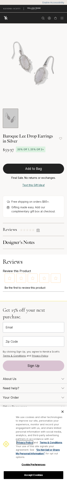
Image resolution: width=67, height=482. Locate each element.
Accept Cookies (33, 474)
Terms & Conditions (14, 355)
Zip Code (12, 341)
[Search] (43, 18)
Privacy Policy (40, 355)
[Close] (62, 412)
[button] (9, 278)
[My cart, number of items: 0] (55, 18)
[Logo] (6, 18)
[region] (33, 444)
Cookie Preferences (33, 464)
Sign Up (33, 366)
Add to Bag (33, 169)
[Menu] (62, 18)
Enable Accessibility (53, 2)
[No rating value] (28, 230)
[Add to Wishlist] (60, 138)
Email (9, 327)
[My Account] (49, 18)
